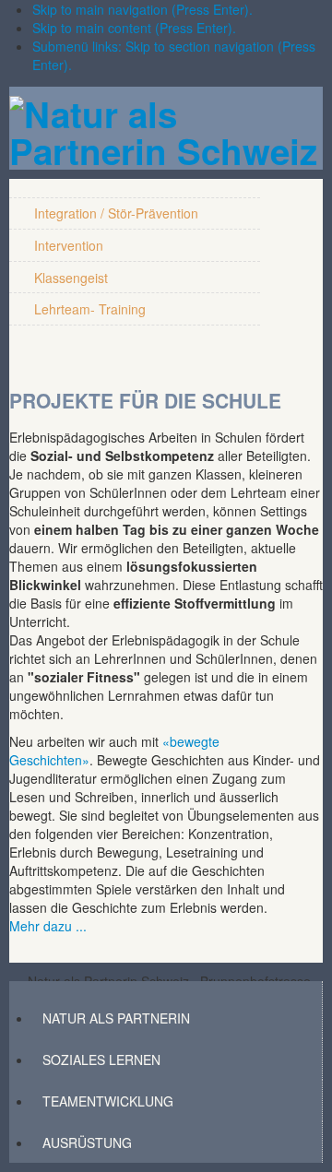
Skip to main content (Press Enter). (134, 27)
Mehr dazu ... (48, 926)
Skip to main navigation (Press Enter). (142, 9)
